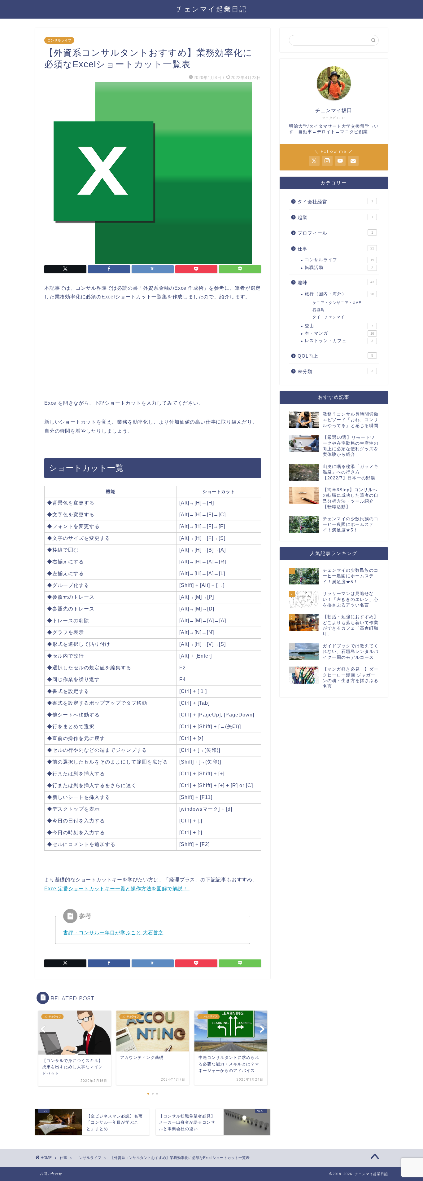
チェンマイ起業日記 (211, 9)
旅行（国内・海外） (339, 294)
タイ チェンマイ (328, 317)
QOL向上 (335, 356)
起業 (335, 217)
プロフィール (335, 233)
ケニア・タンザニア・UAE (336, 303)
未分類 (335, 371)
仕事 (336, 248)
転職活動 (339, 267)
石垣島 (318, 310)
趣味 (336, 282)
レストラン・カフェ (339, 340)
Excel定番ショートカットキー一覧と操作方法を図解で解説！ (117, 888)
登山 (339, 326)
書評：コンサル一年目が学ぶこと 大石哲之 (113, 932)
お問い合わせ (51, 1173)
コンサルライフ (59, 40)
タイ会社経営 (335, 201)
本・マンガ (339, 333)
